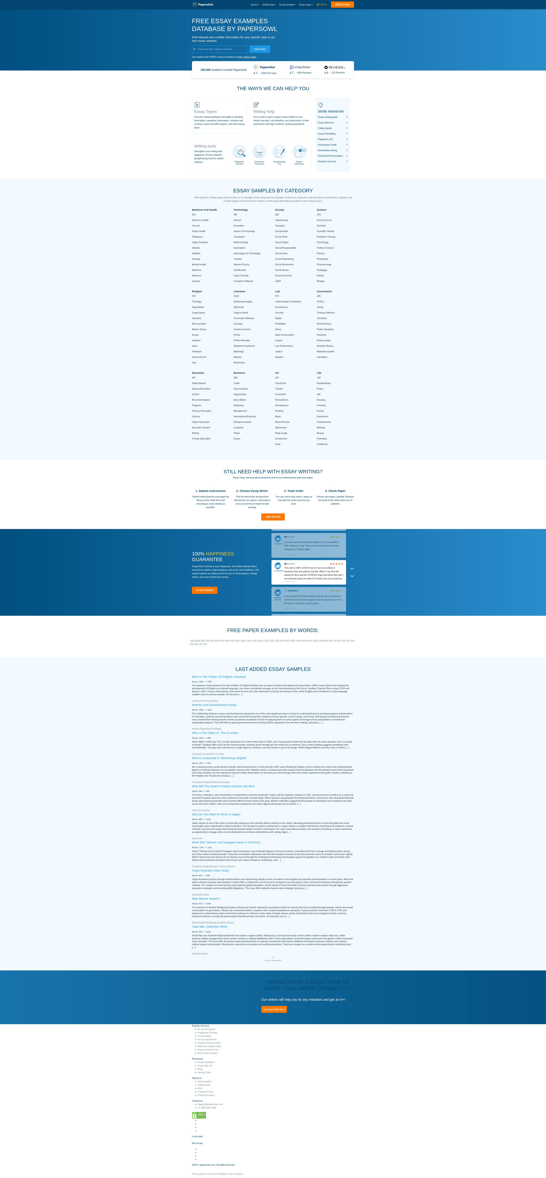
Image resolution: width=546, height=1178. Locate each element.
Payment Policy (205, 1092)
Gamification (240, 270)
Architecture (281, 438)
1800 (243, 641)
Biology (320, 281)
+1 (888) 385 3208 (207, 1107)
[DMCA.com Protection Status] (199, 1115)
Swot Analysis (241, 389)
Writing (195, 433)
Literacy (196, 416)
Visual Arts (280, 383)
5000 (287, 641)
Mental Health (199, 264)
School (195, 394)
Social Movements (284, 264)
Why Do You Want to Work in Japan (216, 814)
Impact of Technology (244, 231)
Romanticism (281, 400)
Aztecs (195, 810)
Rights (278, 318)
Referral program (206, 1095)
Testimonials (204, 1085)
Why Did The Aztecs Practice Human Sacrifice (223, 786)
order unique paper (246, 57)
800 (331, 641)
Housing (321, 400)
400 (348, 641)
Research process (327, 161)
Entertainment (324, 422)
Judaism (196, 340)
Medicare (196, 275)
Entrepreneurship (242, 422)
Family (320, 411)
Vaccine (196, 225)
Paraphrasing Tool (279, 163)
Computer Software (243, 281)
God (194, 362)
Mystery (237, 357)
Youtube (238, 259)
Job (318, 394)
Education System (201, 427)
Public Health (199, 231)
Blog (200, 1069)
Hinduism (197, 351)
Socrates (238, 324)
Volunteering (281, 220)
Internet (237, 220)
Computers (239, 237)
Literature (213, 701)
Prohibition (280, 324)
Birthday (321, 427)
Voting (320, 307)
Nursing (196, 259)
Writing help (263, 111)
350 (282, 641)
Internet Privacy (241, 264)
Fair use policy (236, 1174)
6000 (217, 641)
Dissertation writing (327, 150)
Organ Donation (200, 242)
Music (278, 416)
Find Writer (273, 517)
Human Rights (199, 729)
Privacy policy (199, 1174)
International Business (245, 416)
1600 (254, 641)
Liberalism (322, 357)
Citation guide (325, 128)
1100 (277, 641)
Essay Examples (206, 1062)
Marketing (239, 405)
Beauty (320, 433)
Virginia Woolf (241, 312)
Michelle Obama (325, 346)
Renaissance (281, 405)
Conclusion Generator (259, 163)
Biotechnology (241, 242)
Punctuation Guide (327, 145)
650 (212, 641)
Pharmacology (324, 264)
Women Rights (213, 729)
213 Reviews (338, 72)
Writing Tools (268, 4)
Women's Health (200, 220)
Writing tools (205, 146)
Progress (196, 405)
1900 (193, 641)
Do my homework (206, 1029)
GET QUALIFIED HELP (274, 1009)
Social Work (281, 237)
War (194, 954)
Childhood (322, 444)
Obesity (196, 248)
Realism (279, 411)
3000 (298, 641)
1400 (260, 641)
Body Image (281, 433)
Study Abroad (199, 383)
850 (203, 641)
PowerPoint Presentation (330, 156)
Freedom (321, 405)
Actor (277, 444)
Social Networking (284, 259)
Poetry (237, 335)
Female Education (201, 438)
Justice (278, 351)
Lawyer (279, 340)
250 (192, 644)
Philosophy (322, 259)
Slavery (231, 866)
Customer (238, 427)
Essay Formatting (326, 134)
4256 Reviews (304, 73)
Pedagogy (322, 270)
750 (208, 641)
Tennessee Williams (244, 318)
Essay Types (305, 4)
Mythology (239, 351)
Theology (196, 301)
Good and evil (199, 357)
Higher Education (201, 422)
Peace (320, 389)
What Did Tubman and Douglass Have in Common (226, 842)
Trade (236, 383)
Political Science (325, 248)
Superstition (198, 307)
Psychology (323, 242)
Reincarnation (199, 324)
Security (279, 312)
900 (326, 641)
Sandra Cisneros (242, 329)
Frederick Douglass (202, 866)
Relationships (324, 383)
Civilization (204, 810)
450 (232, 641)
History (320, 275)
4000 (293, 641)
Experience (322, 416)
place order (204, 590)
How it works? (205, 1081)
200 (196, 644)
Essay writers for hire (208, 1049)
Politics (320, 301)
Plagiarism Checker (239, 163)
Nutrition (196, 253)
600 (339, 641)
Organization (240, 394)
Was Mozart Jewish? (206, 898)
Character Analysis (201, 754)
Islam (194, 346)
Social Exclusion (283, 275)
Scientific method (325, 231)
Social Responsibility (285, 248)
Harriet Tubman (219, 866)
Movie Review (282, 422)
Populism (321, 335)
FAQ (200, 1088)
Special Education (201, 389)
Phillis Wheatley (242, 340)
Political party (323, 340)
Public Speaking (325, 329)
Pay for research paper (209, 1043)
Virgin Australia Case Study (210, 870)
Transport (280, 225)
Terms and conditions (217, 1174)
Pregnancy (197, 237)
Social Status (281, 242)
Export (237, 438)
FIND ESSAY (260, 49)
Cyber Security (241, 275)
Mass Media (240, 400)
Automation (239, 248)
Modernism (239, 362)
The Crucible (217, 754)
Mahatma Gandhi (325, 351)
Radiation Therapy (326, 237)
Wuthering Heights (243, 301)
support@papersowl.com (210, 1104)
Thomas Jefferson (326, 312)
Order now (342, 4)
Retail (237, 433)
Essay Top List (205, 1065)
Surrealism (280, 394)
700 (335, 641)
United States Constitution (288, 301)
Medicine (196, 270)
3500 (237, 641)
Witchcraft (239, 307)
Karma (195, 335)
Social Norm (281, 253)
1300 (266, 641)
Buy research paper (207, 1053)
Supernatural (198, 312)
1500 (315, 641)
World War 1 (202, 954)
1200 (271, 641)
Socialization (281, 231)
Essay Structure (326, 122)
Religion (202, 922)
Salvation (196, 318)
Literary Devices (200, 701)
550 (222, 641)
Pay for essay (204, 1036)
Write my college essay (209, 1046)
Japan (195, 838)
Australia (196, 894)
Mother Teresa (199, 329)
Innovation (239, 225)
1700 (249, 641)
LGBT (278, 281)
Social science (324, 220)
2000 (310, 641)
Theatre (279, 389)
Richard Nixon (324, 324)
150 (201, 644)
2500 (304, 641)
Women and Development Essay (214, 704)
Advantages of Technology (247, 253)
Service (254, 4)
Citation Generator (299, 163)
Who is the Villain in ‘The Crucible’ (215, 732)
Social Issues (282, 270)
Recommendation (201, 400)
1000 (321, 641)
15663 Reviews (269, 73)
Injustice (279, 357)
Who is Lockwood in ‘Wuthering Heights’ (219, 758)
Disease (196, 281)
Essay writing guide (328, 117)
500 (344, 641)
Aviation (205, 894)
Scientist (321, 225)
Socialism (322, 318)
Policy (278, 329)
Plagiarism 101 (325, 139)
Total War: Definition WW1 (210, 926)
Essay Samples (286, 4)
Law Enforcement (284, 346)
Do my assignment (207, 1039)
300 (352, 641)
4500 (227, 641)
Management (240, 411)
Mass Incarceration (284, 335)
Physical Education (201, 411)
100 (205, 644)
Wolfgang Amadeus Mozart (220, 922)
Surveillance (281, 307)
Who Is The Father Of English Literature (219, 676)
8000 (198, 641)
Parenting (322, 438)
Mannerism (280, 427)
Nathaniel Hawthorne (244, 346)
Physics (321, 253)
